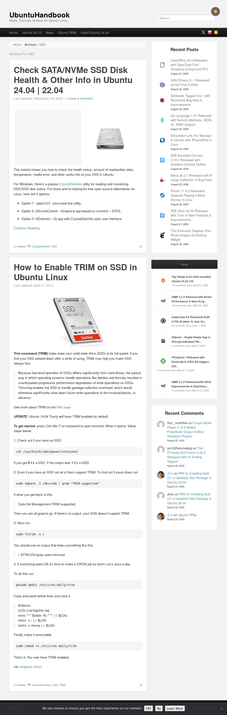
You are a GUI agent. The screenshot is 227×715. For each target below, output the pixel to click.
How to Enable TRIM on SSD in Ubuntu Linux (75, 272)
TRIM (62, 685)
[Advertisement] (48, 137)
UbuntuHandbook (39, 15)
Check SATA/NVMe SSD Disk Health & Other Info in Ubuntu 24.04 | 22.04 (73, 80)
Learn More (175, 708)
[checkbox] (215, 11)
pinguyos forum (31, 666)
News (49, 32)
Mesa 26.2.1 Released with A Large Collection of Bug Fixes (191, 177)
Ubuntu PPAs (67, 32)
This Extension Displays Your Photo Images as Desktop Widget (191, 235)
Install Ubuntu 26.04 (95, 32)
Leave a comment (80, 98)
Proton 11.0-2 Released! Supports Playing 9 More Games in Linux (188, 195)
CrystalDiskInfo (70, 184)
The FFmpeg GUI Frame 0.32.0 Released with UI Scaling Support (186, 455)
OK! (148, 708)
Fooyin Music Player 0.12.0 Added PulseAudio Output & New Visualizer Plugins (189, 429)
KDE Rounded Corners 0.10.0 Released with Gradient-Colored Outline (188, 159)
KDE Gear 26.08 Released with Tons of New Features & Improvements (191, 215)
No (159, 708)
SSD (54, 246)
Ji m (170, 473)
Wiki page (64, 407)
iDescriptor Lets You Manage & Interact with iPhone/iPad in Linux (191, 140)
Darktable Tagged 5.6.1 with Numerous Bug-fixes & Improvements (190, 100)
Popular (184, 264)
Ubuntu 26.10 (31, 32)
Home (13, 32)
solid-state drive (41, 685)
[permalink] (139, 246)
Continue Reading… (28, 228)
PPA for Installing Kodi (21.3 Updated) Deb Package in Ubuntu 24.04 (189, 477)
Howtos (21, 246)
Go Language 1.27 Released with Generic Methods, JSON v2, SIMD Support (191, 120)
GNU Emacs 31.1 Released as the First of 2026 (190, 82)
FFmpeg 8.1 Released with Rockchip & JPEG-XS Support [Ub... (190, 361)
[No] (221, 708)
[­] (113, 2)
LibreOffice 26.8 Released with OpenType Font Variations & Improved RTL (189, 64)
